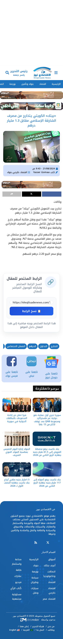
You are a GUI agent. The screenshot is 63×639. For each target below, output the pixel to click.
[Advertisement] (31, 33)
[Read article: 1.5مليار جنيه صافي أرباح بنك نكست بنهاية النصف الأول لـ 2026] (16, 469)
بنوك (9, 172)
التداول (43, 346)
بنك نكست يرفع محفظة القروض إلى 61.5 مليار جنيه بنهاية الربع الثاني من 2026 (47, 452)
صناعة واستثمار (16, 561)
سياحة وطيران (34, 579)
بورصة (12, 84)
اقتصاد (42, 84)
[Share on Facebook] (51, 194)
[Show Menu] (56, 73)
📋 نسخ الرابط (31, 311)
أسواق (51, 559)
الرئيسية (56, 84)
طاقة (18, 570)
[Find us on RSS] (35, 543)
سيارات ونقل (34, 590)
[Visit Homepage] (42, 73)
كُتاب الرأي (15, 588)
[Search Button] (7, 73)
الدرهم (32, 346)
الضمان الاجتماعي (16, 346)
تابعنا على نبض (31, 373)
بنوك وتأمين (27, 84)
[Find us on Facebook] (53, 543)
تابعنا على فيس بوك (11, 373)
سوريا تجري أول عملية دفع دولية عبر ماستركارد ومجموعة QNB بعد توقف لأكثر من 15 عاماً (47, 420)
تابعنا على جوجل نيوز (51, 375)
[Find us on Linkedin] (41, 543)
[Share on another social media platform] (11, 194)
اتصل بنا (40, 630)
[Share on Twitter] (31, 194)
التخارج (54, 346)
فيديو (18, 582)
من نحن (50, 626)
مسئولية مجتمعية (16, 596)
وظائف (51, 630)
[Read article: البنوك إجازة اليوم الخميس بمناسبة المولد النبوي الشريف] (16, 439)
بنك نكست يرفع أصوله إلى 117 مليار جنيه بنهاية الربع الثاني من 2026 (47, 483)
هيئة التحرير (38, 626)
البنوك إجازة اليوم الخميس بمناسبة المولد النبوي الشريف (16, 452)
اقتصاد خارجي (20, 172)
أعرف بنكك (49, 565)
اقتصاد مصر (49, 599)
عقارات (17, 576)
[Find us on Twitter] (47, 543)
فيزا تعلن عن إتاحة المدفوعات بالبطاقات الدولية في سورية (16, 418)
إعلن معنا (24, 626)
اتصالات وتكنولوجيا (49, 573)
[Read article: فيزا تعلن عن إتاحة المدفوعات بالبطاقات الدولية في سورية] (16, 405)
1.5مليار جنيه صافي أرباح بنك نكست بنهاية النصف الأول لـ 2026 (17, 483)
